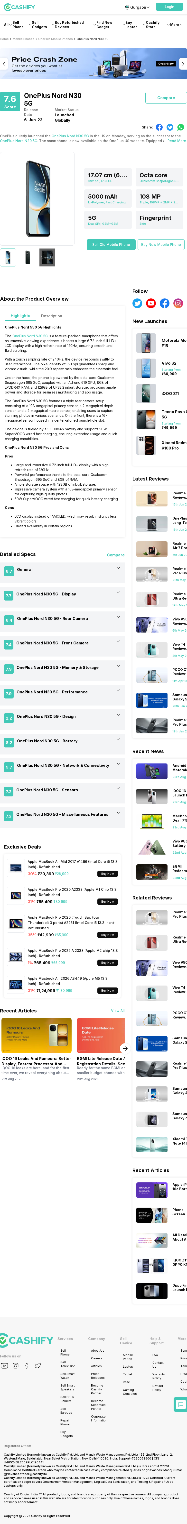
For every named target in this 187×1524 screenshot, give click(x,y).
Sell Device (126, 1341)
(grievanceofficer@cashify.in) (25, 1474)
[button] (169, 7)
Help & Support (157, 1341)
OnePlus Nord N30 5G (70, 136)
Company (96, 1339)
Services (65, 1339)
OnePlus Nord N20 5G (18, 141)
